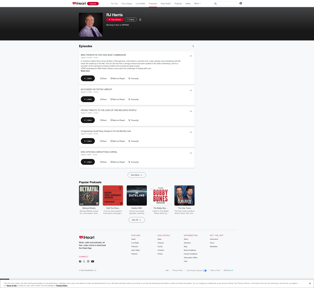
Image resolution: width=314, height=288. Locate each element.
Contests (161, 250)
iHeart (133, 239)
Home (212, 243)
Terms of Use (215, 270)
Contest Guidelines (190, 254)
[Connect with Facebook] (80, 261)
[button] (140, 19)
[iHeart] (79, 3)
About (186, 239)
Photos (160, 254)
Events (160, 246)
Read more (85, 71)
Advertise (187, 243)
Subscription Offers (190, 257)
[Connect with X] (84, 261)
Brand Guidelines (190, 250)
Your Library (127, 3)
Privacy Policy (177, 270)
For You (114, 3)
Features (161, 243)
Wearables (213, 246)
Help (167, 270)
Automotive (214, 239)
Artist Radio (166, 3)
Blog (185, 246)
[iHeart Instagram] (88, 261)
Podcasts (153, 3)
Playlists (178, 3)
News (188, 3)
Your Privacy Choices (194, 270)
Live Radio (140, 3)
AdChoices (227, 270)
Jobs (185, 261)
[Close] (310, 283)
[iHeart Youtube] (92, 261)
